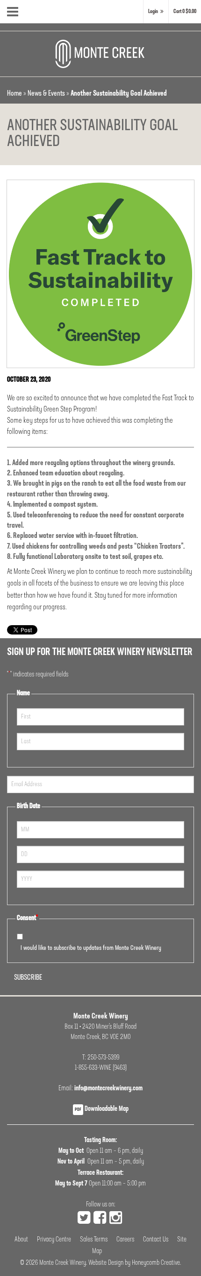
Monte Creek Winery (62, 1263)
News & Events (46, 94)
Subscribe (28, 978)
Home (14, 94)
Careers (125, 1239)
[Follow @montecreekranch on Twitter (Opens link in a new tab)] (84, 1219)
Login (153, 11)
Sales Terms (94, 1239)
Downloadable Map (102, 1109)
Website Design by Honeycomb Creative (134, 1263)
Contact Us (155, 1239)
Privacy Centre (54, 1239)
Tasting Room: (100, 1140)
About (21, 1239)
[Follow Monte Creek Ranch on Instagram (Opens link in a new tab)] (115, 1219)
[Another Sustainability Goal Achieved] (100, 274)
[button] (185, 11)
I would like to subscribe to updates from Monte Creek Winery (91, 948)
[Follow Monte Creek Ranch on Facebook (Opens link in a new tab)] (99, 1219)
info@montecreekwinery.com (108, 1088)
